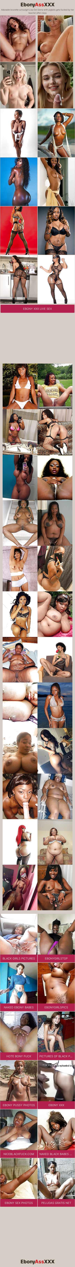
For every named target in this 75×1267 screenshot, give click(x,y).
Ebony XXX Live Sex (37, 308)
